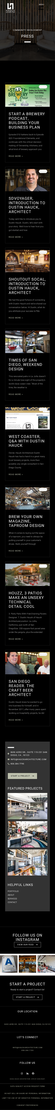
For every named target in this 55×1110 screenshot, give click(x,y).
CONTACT (12, 902)
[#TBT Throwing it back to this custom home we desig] (46, 964)
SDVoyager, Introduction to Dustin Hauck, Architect (27, 205)
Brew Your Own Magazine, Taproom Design (26, 521)
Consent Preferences (27, 1105)
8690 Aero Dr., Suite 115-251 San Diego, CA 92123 (27, 1024)
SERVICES (12, 898)
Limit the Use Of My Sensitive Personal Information (27, 1098)
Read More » (16, 156)
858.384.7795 (27, 1050)
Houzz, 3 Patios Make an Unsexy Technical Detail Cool (26, 599)
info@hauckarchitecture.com (27, 1047)
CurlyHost (41, 1079)
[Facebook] (33, 1073)
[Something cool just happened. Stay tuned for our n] (9, 964)
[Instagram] (22, 1073)
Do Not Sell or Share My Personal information (27, 1093)
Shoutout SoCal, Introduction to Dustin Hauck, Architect (27, 286)
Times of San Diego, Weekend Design (25, 365)
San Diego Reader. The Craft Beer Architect (21, 688)
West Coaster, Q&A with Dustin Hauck (27, 441)
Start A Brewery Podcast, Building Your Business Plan (27, 120)
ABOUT (11, 895)
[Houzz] (27, 1073)
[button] (40, 8)
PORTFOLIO (13, 891)
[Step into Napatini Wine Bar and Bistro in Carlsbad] (27, 964)
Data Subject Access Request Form (27, 1086)
